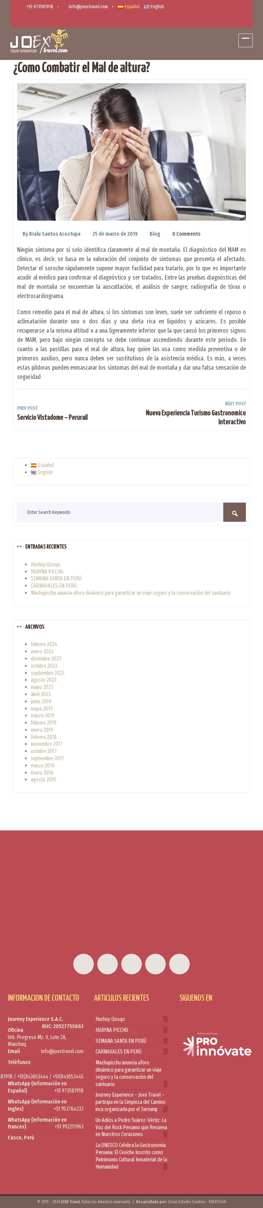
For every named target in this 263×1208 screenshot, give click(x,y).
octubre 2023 (44, 666)
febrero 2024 (44, 644)
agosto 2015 (43, 779)
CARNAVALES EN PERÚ (54, 585)
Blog (155, 234)
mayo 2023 (42, 687)
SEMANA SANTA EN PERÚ (56, 578)
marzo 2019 (42, 715)
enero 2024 (42, 651)
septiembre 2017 (47, 758)
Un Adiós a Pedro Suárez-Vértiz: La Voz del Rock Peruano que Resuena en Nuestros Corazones (131, 1127)
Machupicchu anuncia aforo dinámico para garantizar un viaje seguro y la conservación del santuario (131, 593)
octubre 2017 (44, 751)
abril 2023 (41, 694)
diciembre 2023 (46, 658)
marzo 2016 (43, 765)
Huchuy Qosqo (45, 564)
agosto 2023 (44, 680)
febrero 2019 (44, 722)
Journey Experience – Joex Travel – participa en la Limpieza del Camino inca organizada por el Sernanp (130, 1102)
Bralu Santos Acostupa (54, 234)
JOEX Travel (70, 1201)
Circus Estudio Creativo (186, 1201)
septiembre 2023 (47, 673)
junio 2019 (41, 701)
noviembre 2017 (47, 744)
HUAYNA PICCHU (47, 571)
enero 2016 (42, 772)
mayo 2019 (42, 708)
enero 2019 (42, 730)
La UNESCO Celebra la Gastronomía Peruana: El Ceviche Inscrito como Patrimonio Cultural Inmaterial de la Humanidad (131, 1156)
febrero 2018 (44, 737)
